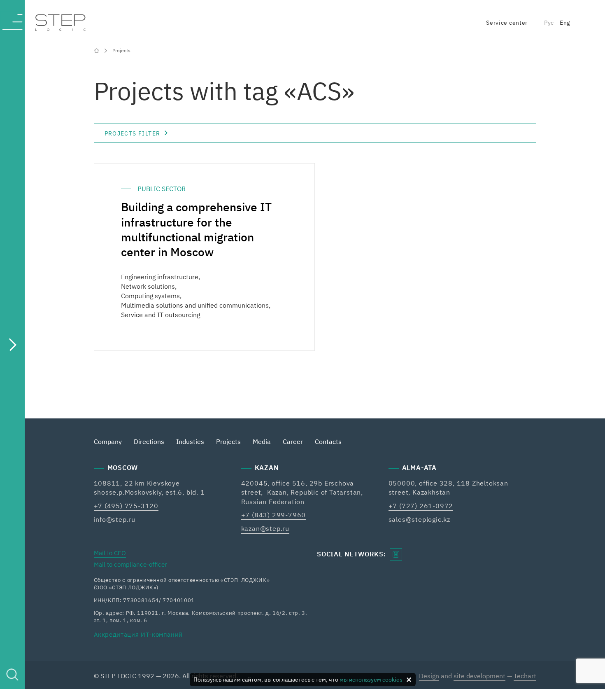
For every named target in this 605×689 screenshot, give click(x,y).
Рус (549, 22)
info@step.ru (115, 519)
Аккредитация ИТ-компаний (138, 634)
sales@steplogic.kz (419, 519)
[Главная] (97, 50)
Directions (149, 441)
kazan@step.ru (265, 528)
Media (262, 441)
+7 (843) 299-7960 (273, 515)
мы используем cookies (371, 679)
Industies (190, 441)
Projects (228, 441)
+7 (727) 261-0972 (421, 506)
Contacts (328, 441)
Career (293, 441)
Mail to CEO (110, 553)
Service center (507, 22)
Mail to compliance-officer (130, 564)
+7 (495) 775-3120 (126, 506)
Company (108, 441)
